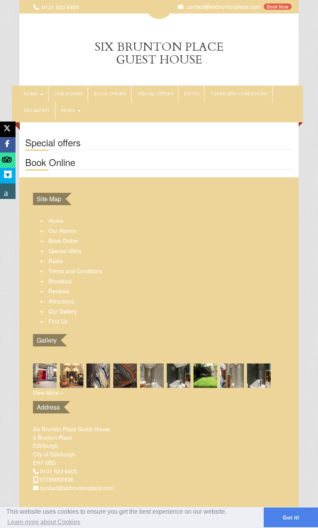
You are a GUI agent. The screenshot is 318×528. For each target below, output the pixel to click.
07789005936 (57, 479)
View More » (48, 392)
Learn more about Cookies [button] (43, 522)
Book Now (278, 6)
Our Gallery (62, 311)
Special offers (155, 94)
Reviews (58, 291)
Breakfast (37, 110)
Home (32, 94)
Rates (191, 94)
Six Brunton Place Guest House (159, 53)
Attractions (61, 301)
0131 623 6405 (60, 7)
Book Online (110, 94)
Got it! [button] (291, 517)
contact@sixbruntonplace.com (224, 6)
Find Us (57, 321)
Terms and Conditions (239, 94)
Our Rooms (68, 94)
